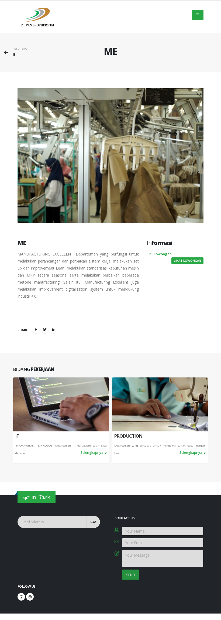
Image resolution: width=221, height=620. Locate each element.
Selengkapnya (92, 452)
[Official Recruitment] (30, 597)
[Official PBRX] (21, 597)
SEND (130, 574)
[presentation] (13, 420)
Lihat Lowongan (187, 260)
